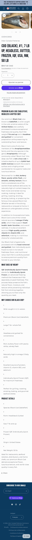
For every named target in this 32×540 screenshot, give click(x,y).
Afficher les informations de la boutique (14, 105)
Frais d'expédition (6, 68)
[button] (4, 8)
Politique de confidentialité (17, 530)
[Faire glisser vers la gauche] (12, 32)
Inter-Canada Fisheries (15, 523)
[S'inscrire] (26, 491)
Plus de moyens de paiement (16, 92)
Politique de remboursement (19, 527)
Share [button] (5, 473)
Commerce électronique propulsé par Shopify (16, 525)
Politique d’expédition (17, 536)
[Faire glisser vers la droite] (20, 32)
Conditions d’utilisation (17, 533)
